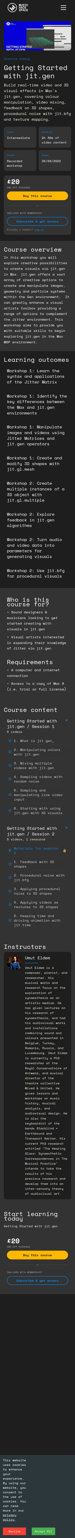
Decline (14, 1531)
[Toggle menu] (63, 7)
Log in (39, 229)
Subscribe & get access (37, 221)
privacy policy (9, 1517)
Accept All (43, 1531)
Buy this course (37, 196)
